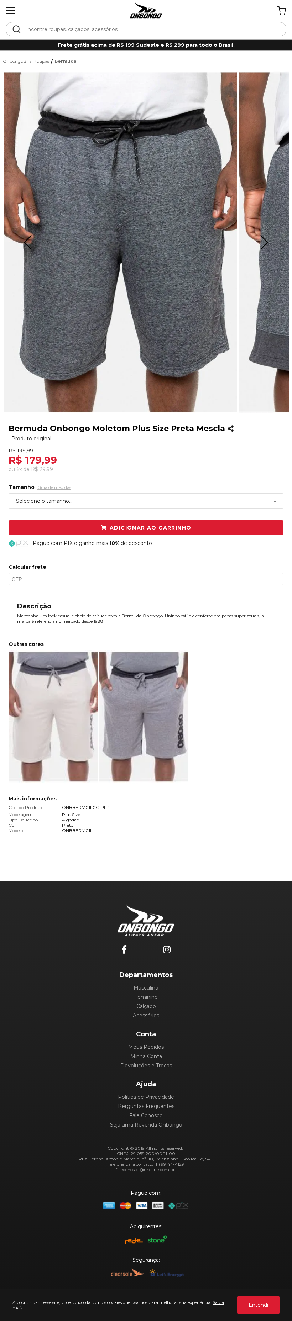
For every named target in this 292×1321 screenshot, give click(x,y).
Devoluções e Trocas (146, 1065)
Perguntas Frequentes (146, 1106)
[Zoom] (120, 242)
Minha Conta (146, 1056)
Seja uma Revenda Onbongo (146, 1125)
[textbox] (150, 29)
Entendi (258, 1305)
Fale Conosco (146, 1115)
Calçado (146, 1006)
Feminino (146, 997)
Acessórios (146, 1015)
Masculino (146, 988)
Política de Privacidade (146, 1097)
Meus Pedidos (146, 1047)
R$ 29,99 (42, 469)
